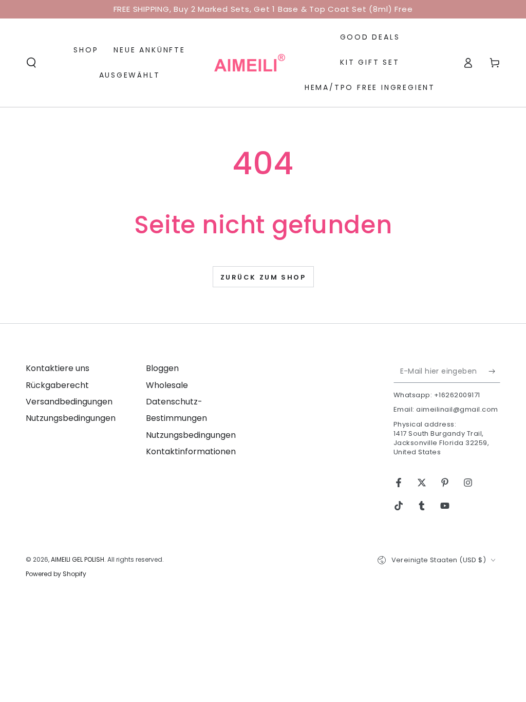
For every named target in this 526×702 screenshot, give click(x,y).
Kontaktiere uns (57, 368)
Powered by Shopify (56, 574)
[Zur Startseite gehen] (249, 62)
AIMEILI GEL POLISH (77, 559)
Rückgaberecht (57, 385)
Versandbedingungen (69, 402)
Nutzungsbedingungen (71, 418)
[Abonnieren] (494, 371)
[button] (31, 62)
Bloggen (162, 368)
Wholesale (167, 385)
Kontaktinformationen (191, 451)
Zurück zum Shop (263, 277)
